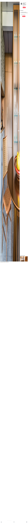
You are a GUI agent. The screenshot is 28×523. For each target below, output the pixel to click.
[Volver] (1, 0)
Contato (24, 7)
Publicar (24, 16)
